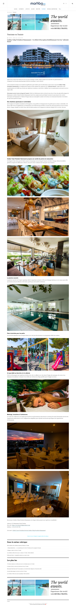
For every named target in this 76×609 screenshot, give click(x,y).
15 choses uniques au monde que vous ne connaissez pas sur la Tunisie (20, 564)
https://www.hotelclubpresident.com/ (21, 525)
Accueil (15, 9)
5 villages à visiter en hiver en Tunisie (14, 550)
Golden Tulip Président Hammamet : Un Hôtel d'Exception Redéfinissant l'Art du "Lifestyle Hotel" (38, 41)
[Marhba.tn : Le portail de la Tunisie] (38, 3)
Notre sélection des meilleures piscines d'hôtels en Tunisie (18, 545)
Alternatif (21, 9)
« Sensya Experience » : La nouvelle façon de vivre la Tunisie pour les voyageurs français (24, 547)
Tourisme (44, 9)
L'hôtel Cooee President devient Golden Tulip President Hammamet (29, 530)
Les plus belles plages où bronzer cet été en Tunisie (17, 571)
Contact (8, 601)
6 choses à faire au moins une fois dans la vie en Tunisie (17, 566)
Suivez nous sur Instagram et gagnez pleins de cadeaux (38, 536)
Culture (33, 9)
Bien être (38, 9)
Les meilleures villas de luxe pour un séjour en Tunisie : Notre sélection (20, 552)
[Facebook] (63, 3)
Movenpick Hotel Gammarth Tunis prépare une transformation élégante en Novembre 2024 (24, 568)
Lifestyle (27, 9)
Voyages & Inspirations (52, 9)
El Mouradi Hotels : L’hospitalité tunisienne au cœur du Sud (18, 555)
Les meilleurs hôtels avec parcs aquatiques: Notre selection (18, 573)
